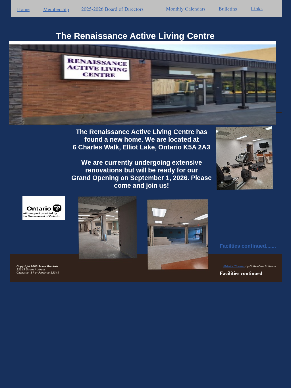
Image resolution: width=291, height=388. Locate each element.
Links (257, 8)
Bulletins (228, 8)
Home (23, 9)
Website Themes (234, 266)
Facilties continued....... (248, 246)
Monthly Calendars (185, 8)
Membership (56, 9)
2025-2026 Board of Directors (112, 8)
